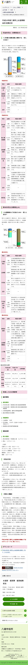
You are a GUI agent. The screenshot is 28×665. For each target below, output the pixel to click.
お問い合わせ (14, 658)
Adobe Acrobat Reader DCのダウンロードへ (12, 569)
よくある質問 (13, 599)
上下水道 (5, 9)
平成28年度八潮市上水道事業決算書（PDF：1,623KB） (14, 551)
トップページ (6, 7)
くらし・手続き (17, 7)
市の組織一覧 (13, 604)
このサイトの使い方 (9, 656)
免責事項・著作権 (10, 655)
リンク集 (20, 655)
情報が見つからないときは (10, 620)
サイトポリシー (20, 656)
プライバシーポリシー (14, 654)
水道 (11, 9)
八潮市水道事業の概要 (8, 12)
